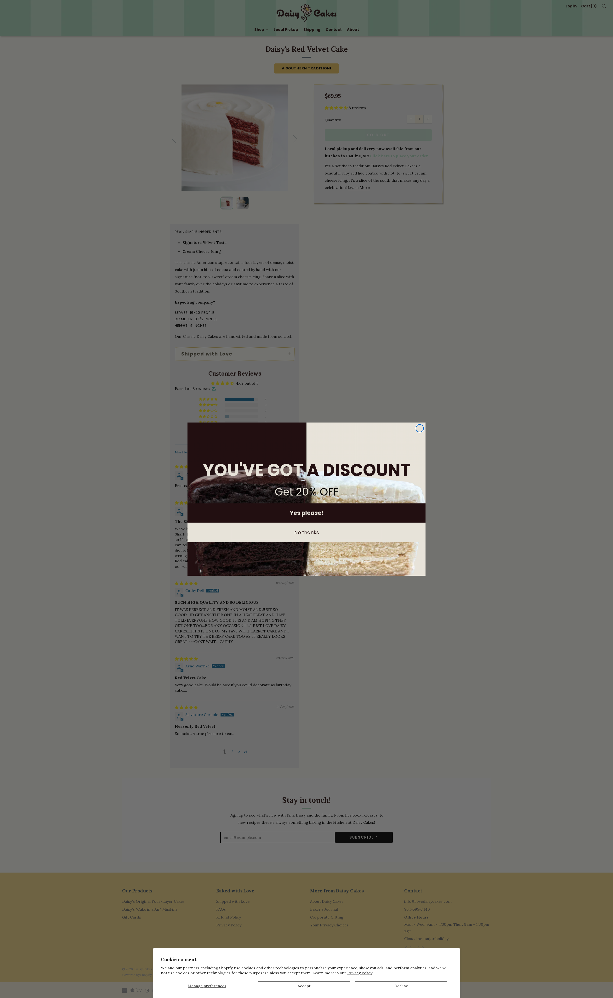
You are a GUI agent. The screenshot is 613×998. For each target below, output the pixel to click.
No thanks (306, 532)
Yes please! (307, 513)
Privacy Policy (359, 972)
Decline (401, 985)
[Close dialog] (420, 428)
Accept (304, 985)
